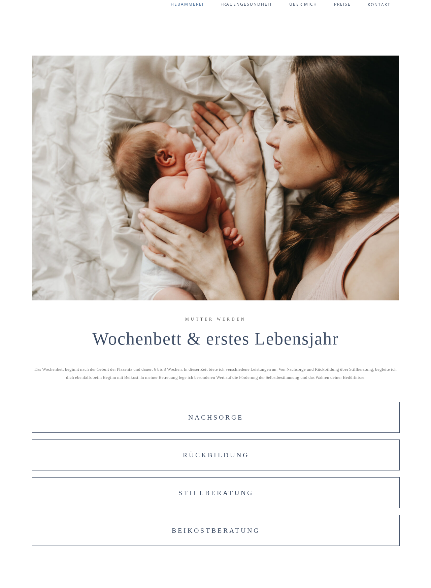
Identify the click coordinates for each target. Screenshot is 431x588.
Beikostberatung (216, 530)
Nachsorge (215, 417)
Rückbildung (216, 455)
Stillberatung (216, 492)
